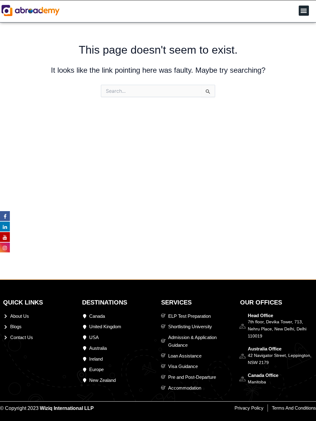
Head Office (260, 315)
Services (176, 302)
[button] (304, 11)
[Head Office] (242, 326)
